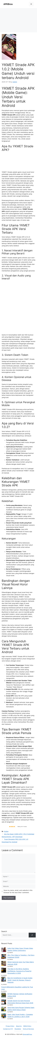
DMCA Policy (27, 1026)
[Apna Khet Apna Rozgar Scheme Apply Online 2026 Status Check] (3, 1009)
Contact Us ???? (8, 1029)
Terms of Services (28, 1029)
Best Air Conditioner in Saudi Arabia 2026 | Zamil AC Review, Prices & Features (19, 980)
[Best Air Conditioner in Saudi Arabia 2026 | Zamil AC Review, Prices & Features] (3, 979)
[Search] (32, 935)
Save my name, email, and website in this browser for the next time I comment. (18, 891)
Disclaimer (18, 1029)
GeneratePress (27, 1034)
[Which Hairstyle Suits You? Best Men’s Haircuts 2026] (3, 963)
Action (6, 831)
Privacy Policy (10, 1026)
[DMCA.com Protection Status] (18, 1031)
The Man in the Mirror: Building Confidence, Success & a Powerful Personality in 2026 (19, 971)
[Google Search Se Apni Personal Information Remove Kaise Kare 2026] (3, 1002)
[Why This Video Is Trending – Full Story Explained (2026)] (3, 957)
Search (4, 931)
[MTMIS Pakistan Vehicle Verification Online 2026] (3, 995)
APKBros (8, 4)
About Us (19, 1026)
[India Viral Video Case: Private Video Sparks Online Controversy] (3, 950)
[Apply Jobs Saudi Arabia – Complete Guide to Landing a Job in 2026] (3, 1016)
